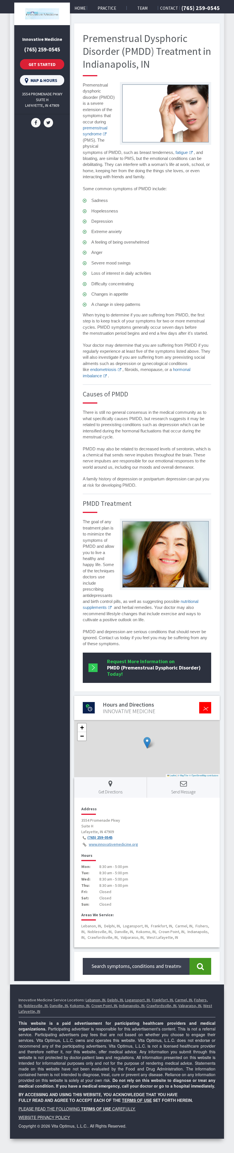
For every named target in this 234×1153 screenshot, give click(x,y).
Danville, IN (59, 1005)
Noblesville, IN (36, 1005)
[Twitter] (48, 122)
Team (142, 8)
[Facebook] (36, 122)
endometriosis (103, 369)
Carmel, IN (183, 999)
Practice (107, 8)
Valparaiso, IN (189, 1005)
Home (80, 8)
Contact (169, 8)
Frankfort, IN (162, 999)
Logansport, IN (137, 999)
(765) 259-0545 (200, 7)
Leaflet (172, 775)
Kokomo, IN (79, 1005)
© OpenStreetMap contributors (203, 775)
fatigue (181, 152)
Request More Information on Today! (154, 667)
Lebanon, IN (95, 999)
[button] (147, 743)
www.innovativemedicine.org (113, 844)
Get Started (42, 64)
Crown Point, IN (104, 1005)
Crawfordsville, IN (161, 1005)
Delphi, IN (115, 999)
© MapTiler (183, 775)
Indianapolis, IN (131, 1005)
